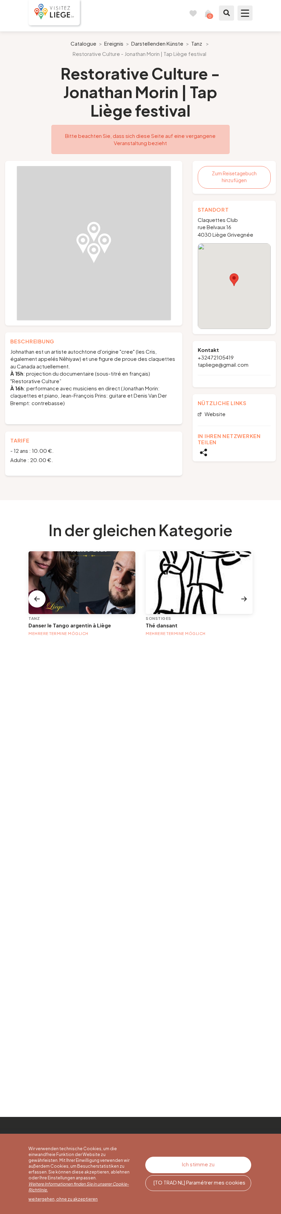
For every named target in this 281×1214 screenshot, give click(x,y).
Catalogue (83, 43)
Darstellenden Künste (157, 43)
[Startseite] (54, 12)
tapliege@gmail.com (223, 364)
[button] (234, 280)
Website (214, 414)
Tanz (196, 43)
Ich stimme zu (198, 1164)
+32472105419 (216, 357)
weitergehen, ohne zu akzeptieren (63, 1199)
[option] (93, 243)
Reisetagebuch (192, 13)
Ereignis (113, 43)
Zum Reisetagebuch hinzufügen (234, 176)
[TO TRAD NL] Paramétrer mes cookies (199, 1182)
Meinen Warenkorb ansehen (208, 13)
